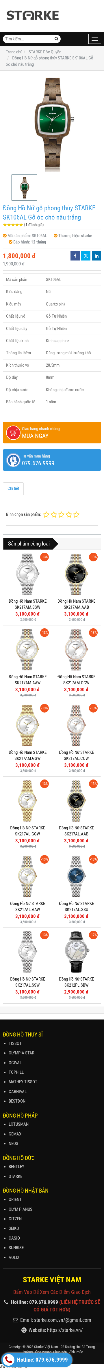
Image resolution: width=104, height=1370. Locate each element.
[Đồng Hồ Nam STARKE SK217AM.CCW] (76, 649)
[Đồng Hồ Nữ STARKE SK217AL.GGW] (27, 800)
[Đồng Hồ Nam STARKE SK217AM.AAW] (27, 649)
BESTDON (17, 1101)
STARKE (15, 1176)
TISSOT (15, 1043)
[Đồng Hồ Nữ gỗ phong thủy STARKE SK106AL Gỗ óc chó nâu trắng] (52, 123)
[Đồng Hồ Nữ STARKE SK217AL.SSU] (76, 876)
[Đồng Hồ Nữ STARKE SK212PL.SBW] (76, 952)
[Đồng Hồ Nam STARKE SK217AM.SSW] (27, 574)
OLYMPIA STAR (21, 1053)
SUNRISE (16, 1247)
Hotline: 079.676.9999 (42, 1360)
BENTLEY (16, 1166)
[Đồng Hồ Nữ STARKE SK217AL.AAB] (76, 800)
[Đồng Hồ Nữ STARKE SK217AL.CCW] (76, 725)
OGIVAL (15, 1062)
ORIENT (15, 1199)
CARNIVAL (18, 1091)
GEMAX (15, 1134)
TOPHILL (16, 1072)
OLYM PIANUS (20, 1209)
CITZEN (15, 1218)
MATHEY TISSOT (23, 1081)
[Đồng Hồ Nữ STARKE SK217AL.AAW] (27, 876)
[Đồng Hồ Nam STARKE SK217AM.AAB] (76, 574)
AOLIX (14, 1257)
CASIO (14, 1238)
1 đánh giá (33, 224)
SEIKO (14, 1228)
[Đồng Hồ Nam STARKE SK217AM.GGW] (27, 725)
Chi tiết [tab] (13, 488)
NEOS (13, 1143)
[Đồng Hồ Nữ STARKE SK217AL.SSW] (27, 952)
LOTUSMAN (19, 1124)
